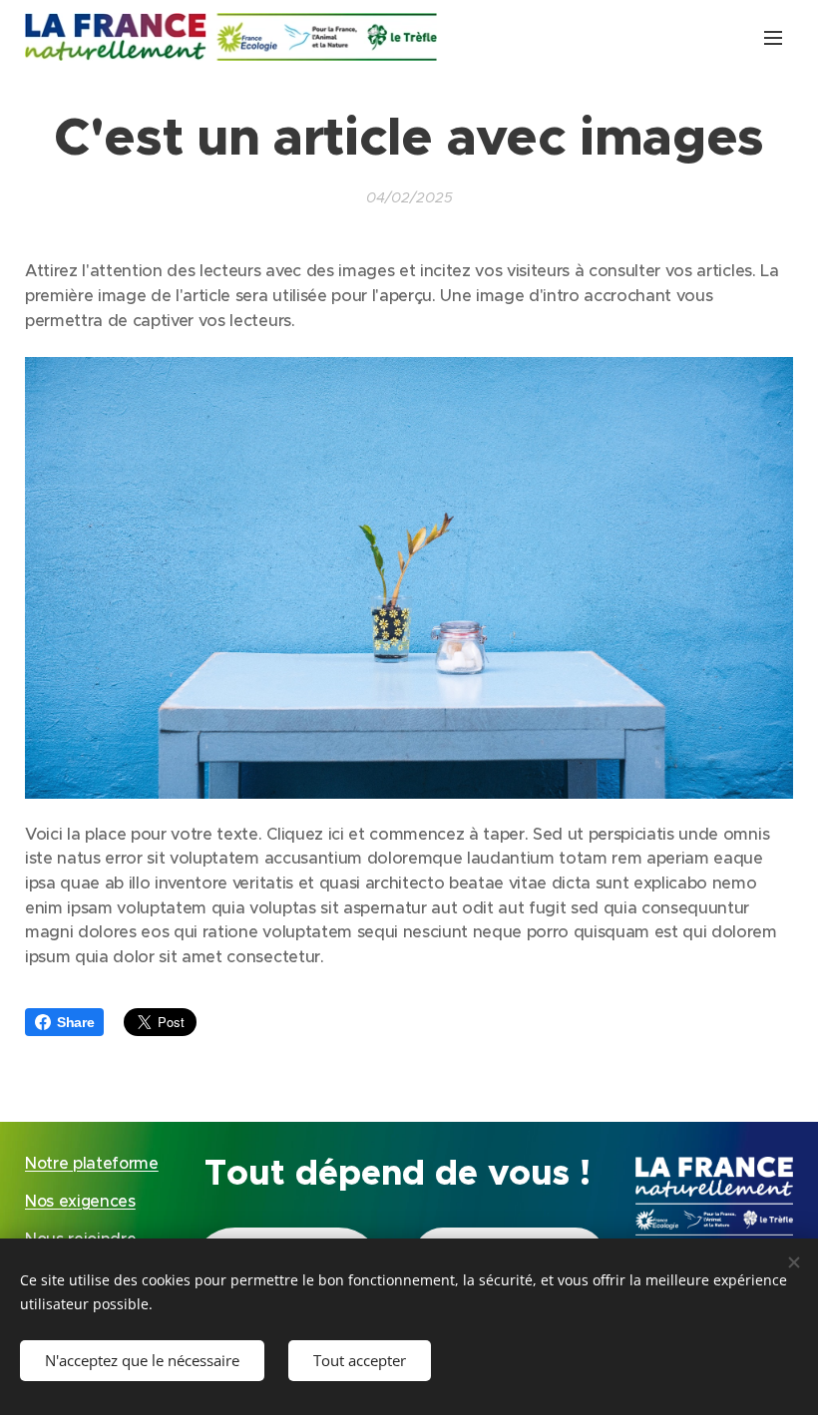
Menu (773, 37)
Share (75, 1022)
